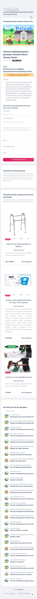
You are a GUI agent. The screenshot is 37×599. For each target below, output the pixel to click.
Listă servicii (9, 8)
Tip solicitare (6, 111)
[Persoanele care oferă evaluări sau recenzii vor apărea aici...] (20, 61)
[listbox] (18, 115)
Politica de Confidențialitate (24, 593)
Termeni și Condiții (10, 593)
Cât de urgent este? (8, 118)
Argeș (16, 8)
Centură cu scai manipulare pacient (18, 377)
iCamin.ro (20, 589)
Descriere (6, 79)
